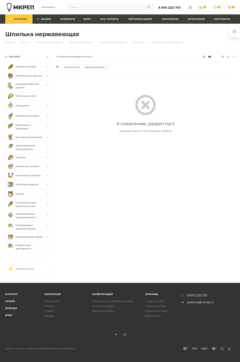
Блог (9, 315)
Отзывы (49, 311)
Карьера (49, 315)
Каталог (11, 294)
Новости (49, 306)
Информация (102, 294)
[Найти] (148, 7)
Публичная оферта (103, 306)
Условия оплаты (154, 301)
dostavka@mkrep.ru (200, 302)
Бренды (11, 308)
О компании (51, 301)
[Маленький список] (204, 57)
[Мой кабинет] (190, 8)
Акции (10, 301)
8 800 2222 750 (169, 7)
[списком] (228, 57)
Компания (52, 294)
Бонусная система (103, 311)
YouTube (124, 334)
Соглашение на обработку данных (113, 301)
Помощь (151, 294)
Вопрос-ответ (153, 315)
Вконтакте (115, 334)
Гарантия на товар (156, 311)
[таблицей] (233, 57)
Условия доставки (155, 306)
